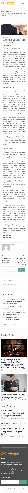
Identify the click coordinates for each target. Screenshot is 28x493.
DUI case (22, 205)
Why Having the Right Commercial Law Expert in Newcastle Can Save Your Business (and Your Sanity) (13, 301)
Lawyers (5, 37)
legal (9, 181)
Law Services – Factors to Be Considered (7, 260)
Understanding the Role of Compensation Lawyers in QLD (12, 431)
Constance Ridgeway (9, 370)
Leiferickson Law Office (19, 489)
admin (7, 48)
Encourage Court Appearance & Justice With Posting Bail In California (13, 413)
